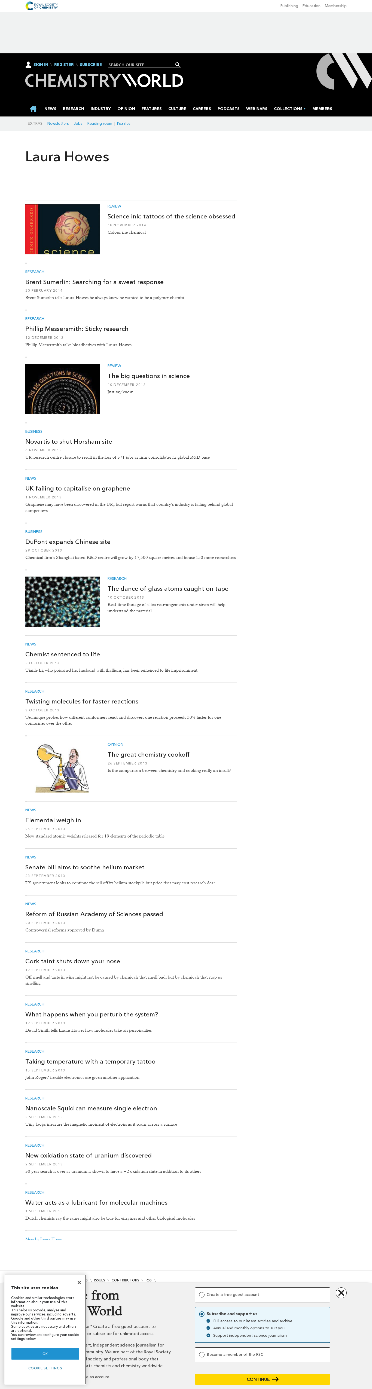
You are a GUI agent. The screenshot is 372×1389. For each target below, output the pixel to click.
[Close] (79, 1283)
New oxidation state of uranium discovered (88, 1155)
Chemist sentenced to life (62, 654)
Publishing (289, 6)
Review (114, 206)
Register (64, 65)
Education (312, 6)
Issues (99, 1280)
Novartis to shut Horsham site (68, 441)
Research (34, 272)
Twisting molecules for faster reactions (81, 701)
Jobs (78, 123)
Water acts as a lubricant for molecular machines (96, 1202)
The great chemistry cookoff (149, 754)
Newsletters (58, 123)
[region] (45, 1329)
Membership (336, 6)
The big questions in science (149, 376)
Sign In (40, 64)
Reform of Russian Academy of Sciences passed (94, 914)
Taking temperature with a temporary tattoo (90, 1061)
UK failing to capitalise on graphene (77, 488)
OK (45, 1354)
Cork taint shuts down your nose (72, 961)
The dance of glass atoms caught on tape (168, 588)
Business (33, 432)
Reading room (99, 123)
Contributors (125, 1280)
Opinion (115, 744)
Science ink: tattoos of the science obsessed (171, 216)
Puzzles (123, 123)
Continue (258, 1379)
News (30, 478)
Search (178, 64)
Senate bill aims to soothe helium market (84, 867)
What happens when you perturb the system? (91, 1014)
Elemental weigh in (53, 820)
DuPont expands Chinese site (68, 542)
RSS (149, 1280)
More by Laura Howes (44, 1239)
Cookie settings (45, 1368)
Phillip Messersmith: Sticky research (77, 329)
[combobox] (142, 65)
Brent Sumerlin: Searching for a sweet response (94, 282)
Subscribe (91, 65)
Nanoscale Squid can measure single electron (91, 1108)
